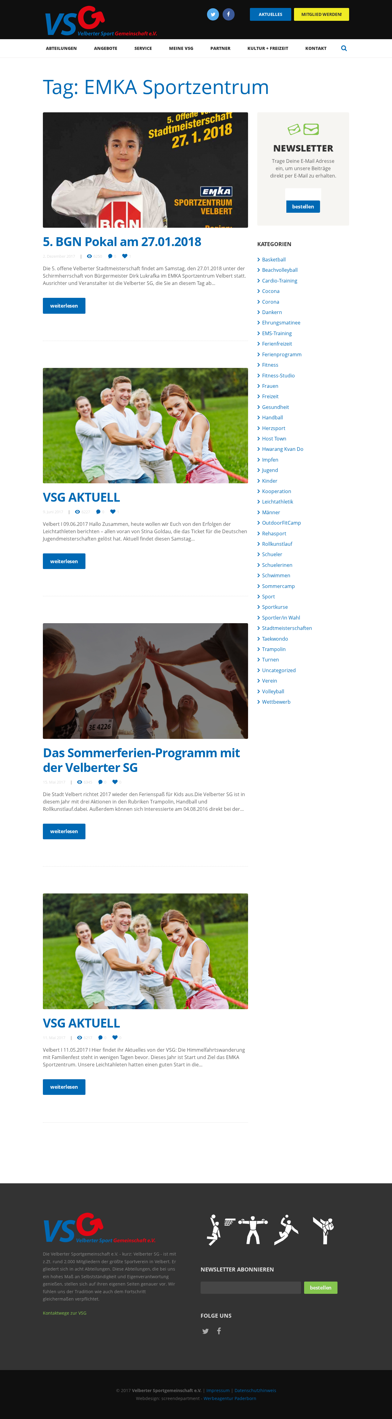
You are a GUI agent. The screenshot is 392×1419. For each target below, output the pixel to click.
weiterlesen (64, 305)
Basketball (274, 259)
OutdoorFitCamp (281, 522)
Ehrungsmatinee (281, 322)
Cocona (271, 291)
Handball (272, 417)
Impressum (218, 1390)
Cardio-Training (279, 280)
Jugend (270, 470)
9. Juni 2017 (53, 512)
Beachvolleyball (280, 270)
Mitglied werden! (321, 14)
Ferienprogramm (282, 354)
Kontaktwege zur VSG (64, 1313)
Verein (269, 680)
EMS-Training (277, 333)
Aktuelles (270, 14)
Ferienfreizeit (277, 343)
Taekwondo (275, 638)
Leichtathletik (277, 501)
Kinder (269, 480)
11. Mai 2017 (54, 1037)
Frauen (270, 386)
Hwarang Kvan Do (282, 449)
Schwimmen (276, 575)
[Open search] (344, 48)
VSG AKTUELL (81, 497)
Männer (271, 512)
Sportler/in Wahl (281, 617)
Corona (270, 301)
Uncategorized (279, 670)
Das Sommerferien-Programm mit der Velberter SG (141, 760)
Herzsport (273, 428)
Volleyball (273, 691)
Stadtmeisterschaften (287, 628)
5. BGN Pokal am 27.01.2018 (122, 241)
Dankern (272, 312)
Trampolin (274, 649)
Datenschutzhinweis (255, 1390)
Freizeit (270, 396)
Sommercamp (278, 586)
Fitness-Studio (278, 375)
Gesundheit (275, 407)
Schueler (272, 554)
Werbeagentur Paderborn (230, 1398)
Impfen (270, 459)
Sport (268, 596)
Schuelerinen (277, 565)
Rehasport (274, 533)
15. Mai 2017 (54, 782)
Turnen (270, 659)
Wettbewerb (276, 701)
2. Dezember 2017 (59, 256)
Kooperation (276, 491)
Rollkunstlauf (277, 544)
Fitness (270, 364)
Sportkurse (275, 607)
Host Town (274, 438)
